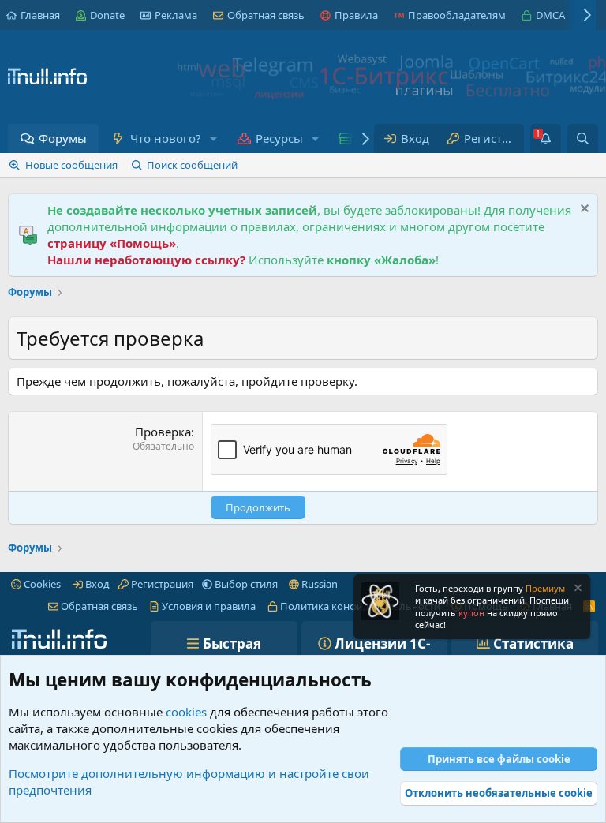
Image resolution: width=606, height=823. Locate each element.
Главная (40, 15)
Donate (107, 15)
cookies (186, 712)
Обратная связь (266, 15)
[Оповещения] (545, 138)
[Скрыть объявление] (582, 210)
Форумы (63, 138)
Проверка (163, 432)
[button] (213, 138)
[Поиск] (582, 138)
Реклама (176, 15)
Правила (356, 15)
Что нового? (165, 138)
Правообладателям (457, 15)
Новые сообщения (71, 165)
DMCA (550, 15)
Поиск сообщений (192, 165)
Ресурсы (279, 138)
